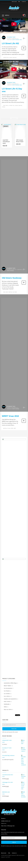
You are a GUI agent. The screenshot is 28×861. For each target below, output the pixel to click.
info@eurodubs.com (5, 821)
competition (6, 57)
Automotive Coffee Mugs (10, 683)
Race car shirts (8, 709)
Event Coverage (15, 39)
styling (8, 428)
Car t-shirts (7, 696)
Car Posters (7, 691)
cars (4, 105)
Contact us (24, 1)
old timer (15, 292)
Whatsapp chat (10, 826)
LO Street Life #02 (10, 43)
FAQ (19, 1)
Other (5, 707)
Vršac (12, 428)
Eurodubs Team (11, 37)
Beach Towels (7, 685)
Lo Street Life (11, 105)
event (7, 105)
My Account (14, 1)
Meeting (14, 57)
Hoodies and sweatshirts (10, 699)
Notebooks (6, 704)
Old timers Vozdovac (12, 278)
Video (21, 39)
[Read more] (23, 50)
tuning (3, 106)
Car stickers (7, 693)
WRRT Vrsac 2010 (10, 416)
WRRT (15, 428)
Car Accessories (8, 688)
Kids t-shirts (7, 701)
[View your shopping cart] (24, 15)
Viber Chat (3, 826)
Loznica (10, 57)
